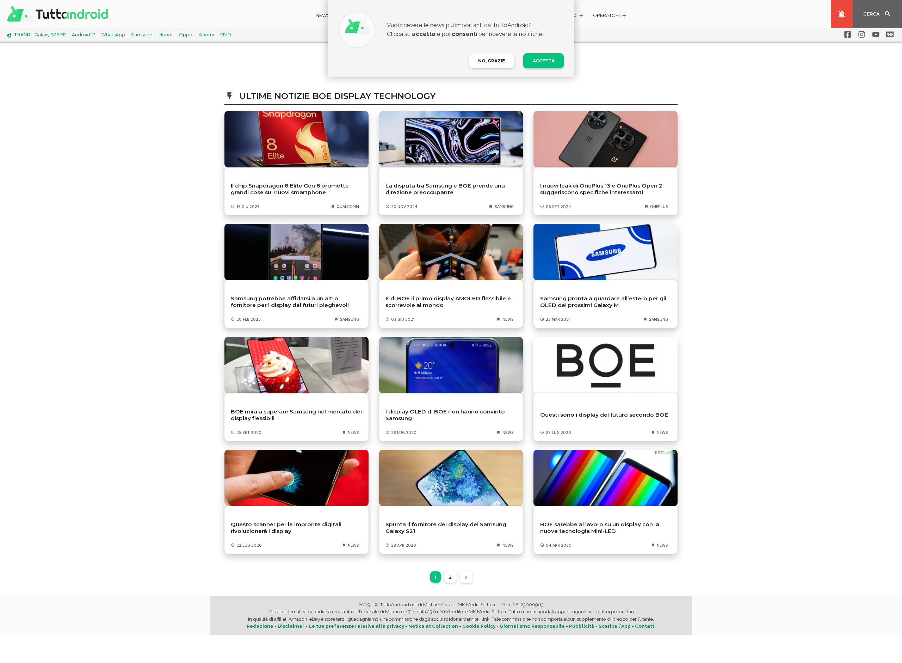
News (323, 15)
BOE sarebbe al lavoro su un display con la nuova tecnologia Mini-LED (599, 527)
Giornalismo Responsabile (532, 626)
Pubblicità (581, 626)
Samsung (142, 34)
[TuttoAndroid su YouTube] (874, 34)
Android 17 (83, 34)
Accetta (544, 60)
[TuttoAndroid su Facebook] (846, 34)
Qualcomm (347, 206)
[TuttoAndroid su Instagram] (860, 34)
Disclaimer (291, 626)
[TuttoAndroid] (59, 14)
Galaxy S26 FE (50, 34)
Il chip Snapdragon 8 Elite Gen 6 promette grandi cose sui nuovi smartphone (290, 189)
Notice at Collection (433, 626)
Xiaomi (206, 34)
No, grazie (491, 60)
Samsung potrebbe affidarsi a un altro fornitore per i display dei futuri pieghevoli (290, 301)
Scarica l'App (615, 626)
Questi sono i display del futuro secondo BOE (604, 414)
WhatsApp (113, 34)
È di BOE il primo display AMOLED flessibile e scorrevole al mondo (448, 301)
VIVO (225, 34)
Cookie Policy (478, 626)
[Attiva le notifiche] (842, 14)
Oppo (185, 34)
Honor (166, 34)
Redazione (260, 626)
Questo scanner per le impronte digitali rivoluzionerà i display (286, 527)
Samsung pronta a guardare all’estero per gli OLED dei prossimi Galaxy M (603, 301)
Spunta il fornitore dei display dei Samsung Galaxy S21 (445, 527)
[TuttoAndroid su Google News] (889, 34)
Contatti (645, 626)
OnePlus (659, 206)
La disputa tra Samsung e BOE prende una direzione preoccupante (445, 189)
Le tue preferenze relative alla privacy (356, 626)
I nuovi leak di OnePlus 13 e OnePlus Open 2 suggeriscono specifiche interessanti (601, 189)
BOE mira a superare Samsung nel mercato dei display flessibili (296, 415)
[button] (610, 16)
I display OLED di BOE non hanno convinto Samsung (445, 415)
